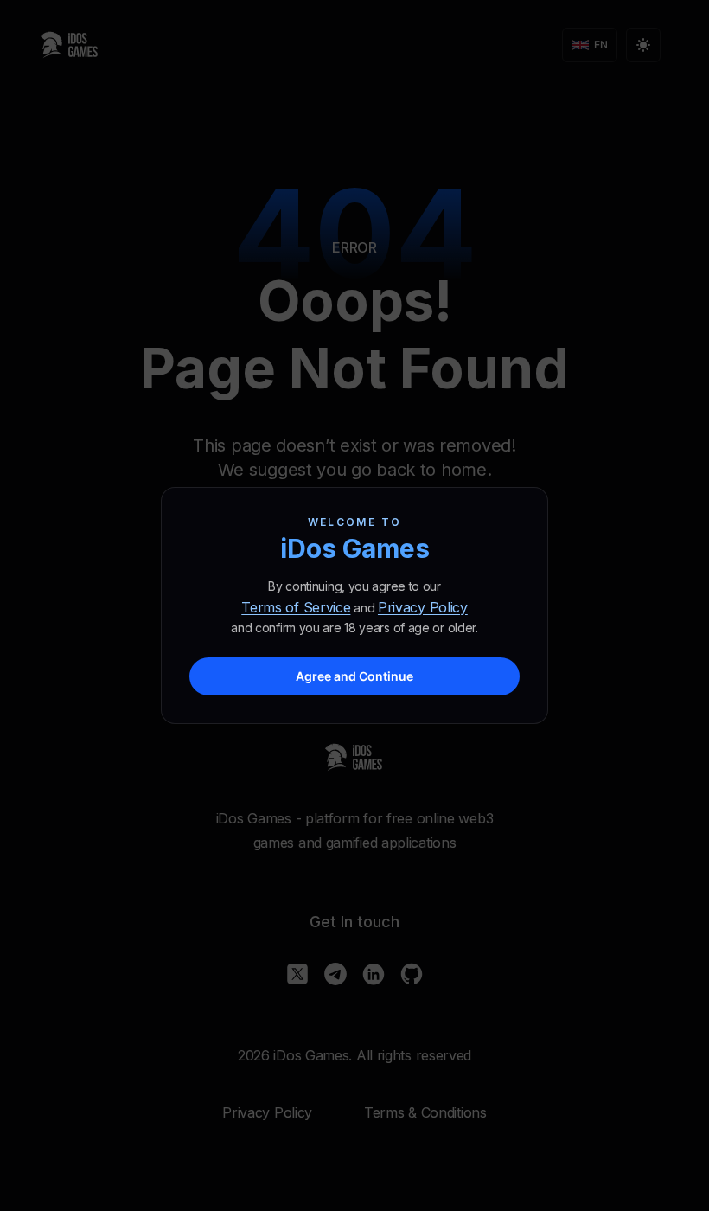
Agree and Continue (354, 676)
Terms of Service (295, 607)
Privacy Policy (423, 607)
